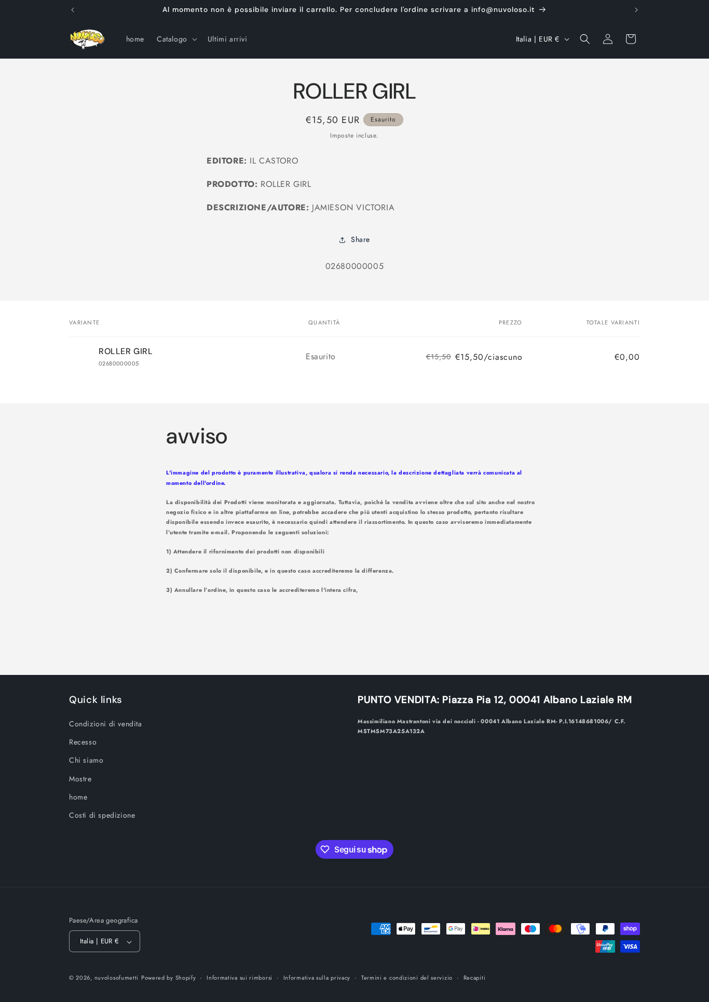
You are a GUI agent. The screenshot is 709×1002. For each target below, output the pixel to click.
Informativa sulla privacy (317, 977)
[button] (176, 39)
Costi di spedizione (102, 815)
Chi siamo (86, 760)
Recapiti (474, 977)
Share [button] (360, 239)
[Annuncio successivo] (636, 10)
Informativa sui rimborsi (239, 977)
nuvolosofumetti (116, 978)
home (78, 797)
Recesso (83, 742)
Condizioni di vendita (105, 724)
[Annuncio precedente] (72, 10)
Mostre (80, 779)
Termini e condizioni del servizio (407, 977)
